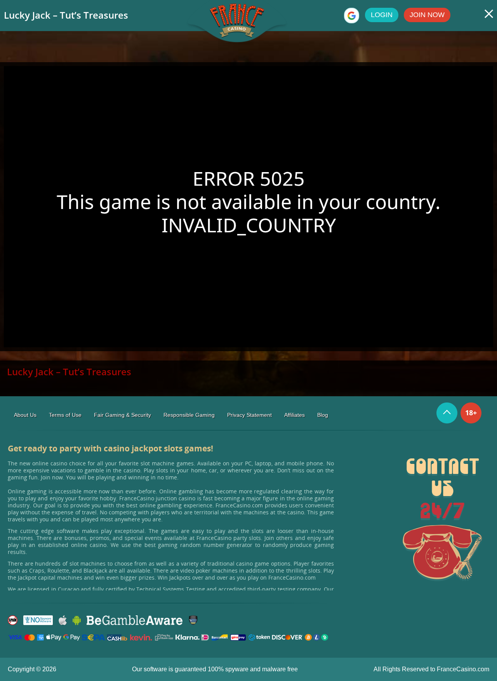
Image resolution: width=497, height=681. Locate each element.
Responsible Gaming (189, 415)
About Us (25, 415)
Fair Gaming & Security (122, 415)
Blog (322, 415)
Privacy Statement (249, 415)
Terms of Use (65, 415)
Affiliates (294, 415)
